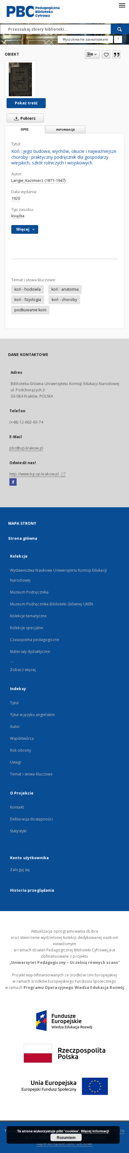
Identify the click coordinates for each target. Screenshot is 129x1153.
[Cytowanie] (116, 54)
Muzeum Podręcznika (29, 592)
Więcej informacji (95, 1131)
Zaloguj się (20, 869)
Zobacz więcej (23, 669)
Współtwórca (22, 738)
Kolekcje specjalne (26, 627)
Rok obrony (20, 750)
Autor (15, 726)
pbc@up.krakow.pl (26, 448)
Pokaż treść (26, 103)
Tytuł (14, 702)
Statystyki (18, 831)
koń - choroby (64, 299)
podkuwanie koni (30, 310)
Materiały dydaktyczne (30, 651)
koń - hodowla (27, 289)
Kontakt (17, 807)
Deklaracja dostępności (31, 819)
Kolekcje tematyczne (28, 616)
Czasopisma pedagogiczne (34, 639)
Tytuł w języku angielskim (32, 714)
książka (17, 215)
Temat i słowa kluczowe (31, 774)
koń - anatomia (65, 289)
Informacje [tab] (65, 130)
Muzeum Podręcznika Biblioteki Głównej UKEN (51, 604)
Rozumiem (66, 1137)
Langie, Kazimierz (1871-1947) (38, 180)
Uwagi (15, 762)
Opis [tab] (24, 130)
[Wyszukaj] (120, 29)
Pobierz (27, 118)
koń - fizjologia (27, 299)
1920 (15, 198)
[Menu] (121, 5)
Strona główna (23, 538)
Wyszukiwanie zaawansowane (85, 39)
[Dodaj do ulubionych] (106, 54)
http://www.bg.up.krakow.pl (34, 474)
